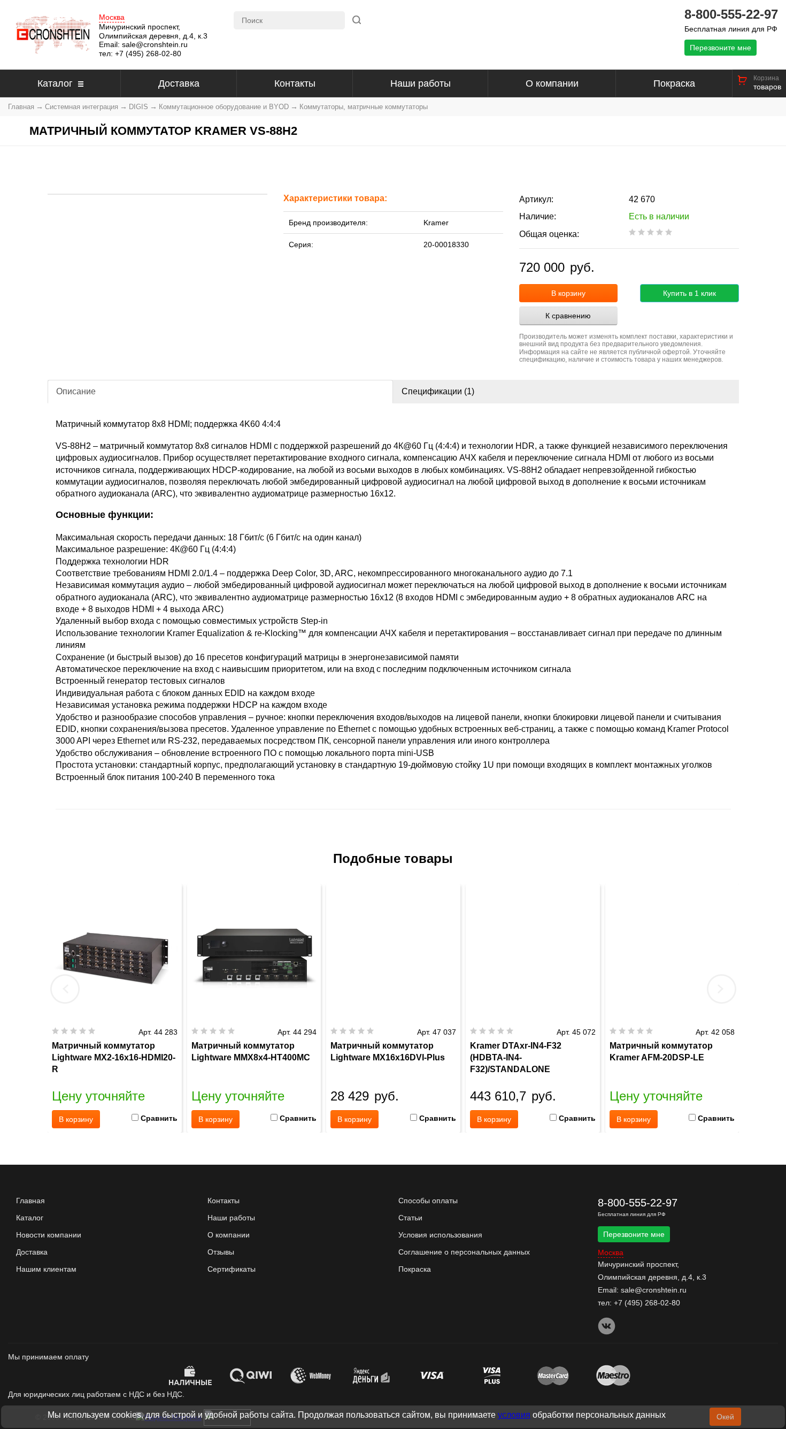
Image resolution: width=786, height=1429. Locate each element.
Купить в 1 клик (689, 293)
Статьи (410, 1217)
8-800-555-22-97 (731, 14)
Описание (76, 391)
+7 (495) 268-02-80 (148, 53)
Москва (112, 17)
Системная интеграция (81, 107)
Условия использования (440, 1235)
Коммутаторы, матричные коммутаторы (363, 107)
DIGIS (138, 107)
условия (514, 1414)
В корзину (568, 293)
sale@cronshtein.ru (155, 44)
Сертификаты (231, 1269)
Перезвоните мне (720, 47)
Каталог (55, 83)
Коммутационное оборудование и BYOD (224, 107)
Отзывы (220, 1252)
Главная (21, 107)
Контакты (294, 83)
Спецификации (438, 391)
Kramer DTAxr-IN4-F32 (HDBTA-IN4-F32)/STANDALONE (515, 1057)
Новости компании (48, 1235)
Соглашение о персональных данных (464, 1252)
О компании (552, 83)
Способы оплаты (428, 1200)
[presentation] (65, 989)
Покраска (674, 83)
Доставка (178, 83)
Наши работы (420, 83)
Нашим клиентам (46, 1269)
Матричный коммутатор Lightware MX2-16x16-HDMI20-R (113, 1057)
